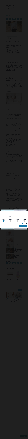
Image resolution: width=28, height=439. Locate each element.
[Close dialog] (26, 210)
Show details (24, 223)
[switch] (11, 221)
